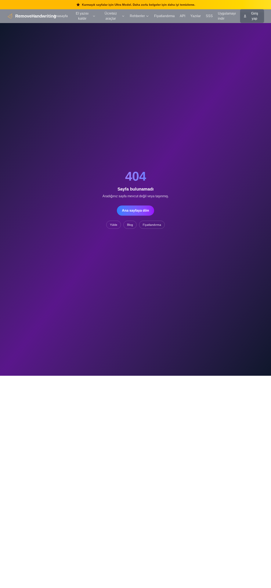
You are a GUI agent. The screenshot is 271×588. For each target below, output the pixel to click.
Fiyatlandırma (164, 16)
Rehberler (137, 16)
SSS (209, 16)
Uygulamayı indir (227, 16)
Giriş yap (254, 16)
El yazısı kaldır (82, 16)
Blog (130, 224)
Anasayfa (61, 16)
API (182, 16)
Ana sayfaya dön (135, 210)
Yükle (113, 224)
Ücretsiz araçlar (111, 16)
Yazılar (195, 16)
